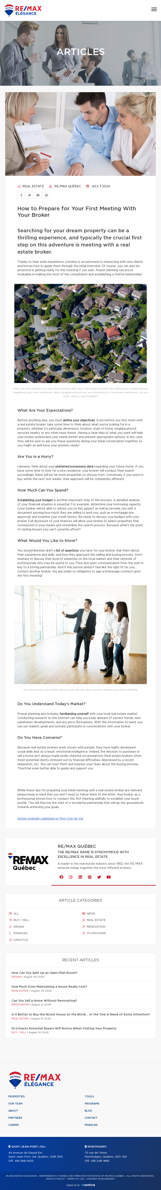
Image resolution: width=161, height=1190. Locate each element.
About (13, 1111)
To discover (96, 933)
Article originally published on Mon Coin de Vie (50, 818)
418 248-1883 (100, 1161)
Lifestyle (20, 940)
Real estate (33, 186)
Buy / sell (21, 920)
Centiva (88, 1185)
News (90, 913)
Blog (88, 1111)
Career (13, 1125)
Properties (16, 1096)
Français (91, 1125)
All (16, 913)
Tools (89, 1096)
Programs (92, 1103)
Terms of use (75, 1179)
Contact (91, 1118)
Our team (15, 1103)
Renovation (95, 927)
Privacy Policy (55, 1179)
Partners (15, 1118)
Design (18, 927)
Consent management (100, 1179)
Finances (20, 933)
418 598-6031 (24, 1161)
